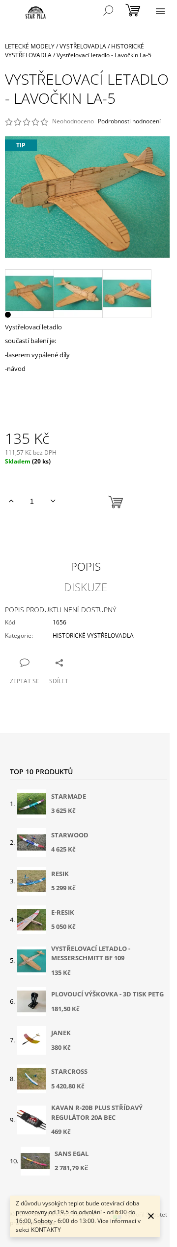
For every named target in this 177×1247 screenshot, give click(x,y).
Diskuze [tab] (85, 587)
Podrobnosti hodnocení (129, 121)
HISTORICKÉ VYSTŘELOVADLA (93, 635)
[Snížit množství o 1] (53, 501)
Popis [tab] (86, 566)
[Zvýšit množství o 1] (11, 501)
